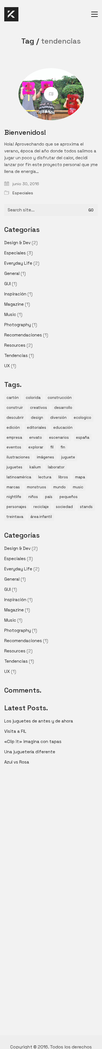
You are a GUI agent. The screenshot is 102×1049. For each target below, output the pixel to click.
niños (33, 496)
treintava (15, 516)
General (12, 273)
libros (63, 477)
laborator (56, 467)
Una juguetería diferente (29, 751)
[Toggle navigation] (94, 14)
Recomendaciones (23, 335)
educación (63, 427)
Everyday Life (18, 263)
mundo (59, 487)
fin (63, 447)
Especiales (22, 192)
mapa (80, 477)
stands (86, 506)
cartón (13, 397)
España (82, 437)
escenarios (59, 437)
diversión (58, 417)
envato (35, 437)
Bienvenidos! (25, 132)
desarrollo (63, 407)
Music (10, 314)
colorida (33, 397)
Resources (15, 345)
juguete (68, 457)
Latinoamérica (19, 477)
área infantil (41, 516)
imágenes (45, 457)
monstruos (36, 487)
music (78, 487)
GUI (7, 283)
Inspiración (15, 294)
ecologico (82, 417)
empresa (14, 437)
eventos (14, 447)
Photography (17, 324)
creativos (38, 407)
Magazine (14, 304)
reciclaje (41, 506)
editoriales (36, 427)
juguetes (14, 467)
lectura (44, 477)
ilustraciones (18, 457)
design (37, 417)
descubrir (15, 417)
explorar (35, 447)
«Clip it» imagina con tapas (32, 741)
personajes (16, 506)
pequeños (69, 496)
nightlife (14, 496)
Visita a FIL (15, 731)
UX (7, 365)
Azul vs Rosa (16, 762)
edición (13, 427)
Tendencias (16, 355)
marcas (13, 487)
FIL (52, 447)
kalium (35, 467)
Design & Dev (17, 242)
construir (15, 407)
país (48, 496)
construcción (60, 397)
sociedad (64, 506)
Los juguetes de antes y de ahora (38, 721)
